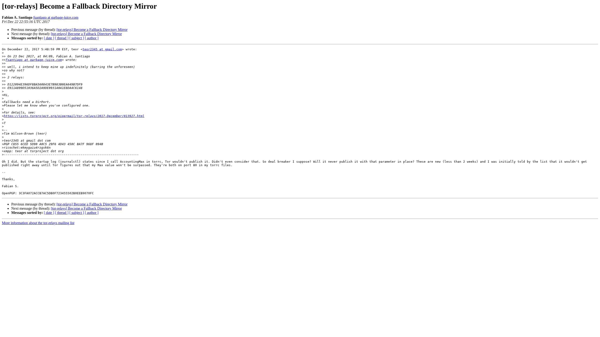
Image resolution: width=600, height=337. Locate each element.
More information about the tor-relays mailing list (38, 223)
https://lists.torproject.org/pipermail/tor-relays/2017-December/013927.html (74, 116)
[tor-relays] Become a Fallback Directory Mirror (92, 30)
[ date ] (49, 38)
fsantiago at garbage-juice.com (55, 17)
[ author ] (91, 38)
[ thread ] (61, 38)
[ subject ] (76, 38)
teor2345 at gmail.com (102, 49)
